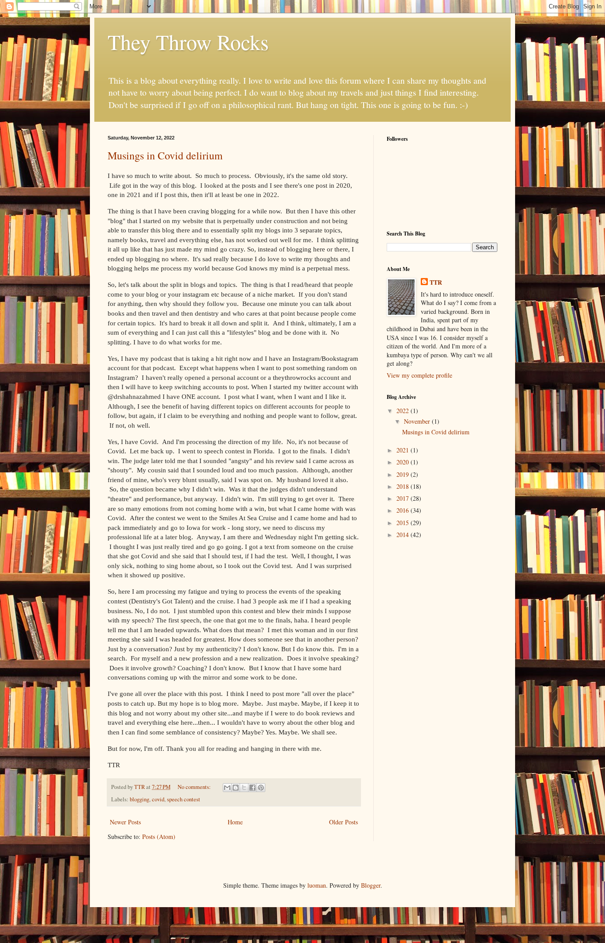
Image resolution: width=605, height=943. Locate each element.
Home (235, 822)
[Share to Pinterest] (260, 787)
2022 (403, 410)
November (418, 421)
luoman (316, 885)
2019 (403, 474)
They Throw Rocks (188, 41)
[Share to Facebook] (252, 787)
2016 (403, 510)
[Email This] (227, 787)
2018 (403, 486)
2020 (403, 462)
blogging (139, 799)
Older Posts (343, 822)
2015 (403, 522)
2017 (403, 498)
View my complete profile (419, 375)
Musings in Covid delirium (165, 155)
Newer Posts (125, 822)
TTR (436, 282)
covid (158, 799)
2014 (403, 534)
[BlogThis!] (235, 787)
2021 (403, 450)
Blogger (370, 885)
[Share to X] (244, 787)
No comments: (195, 787)
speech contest (183, 799)
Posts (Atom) (158, 836)
